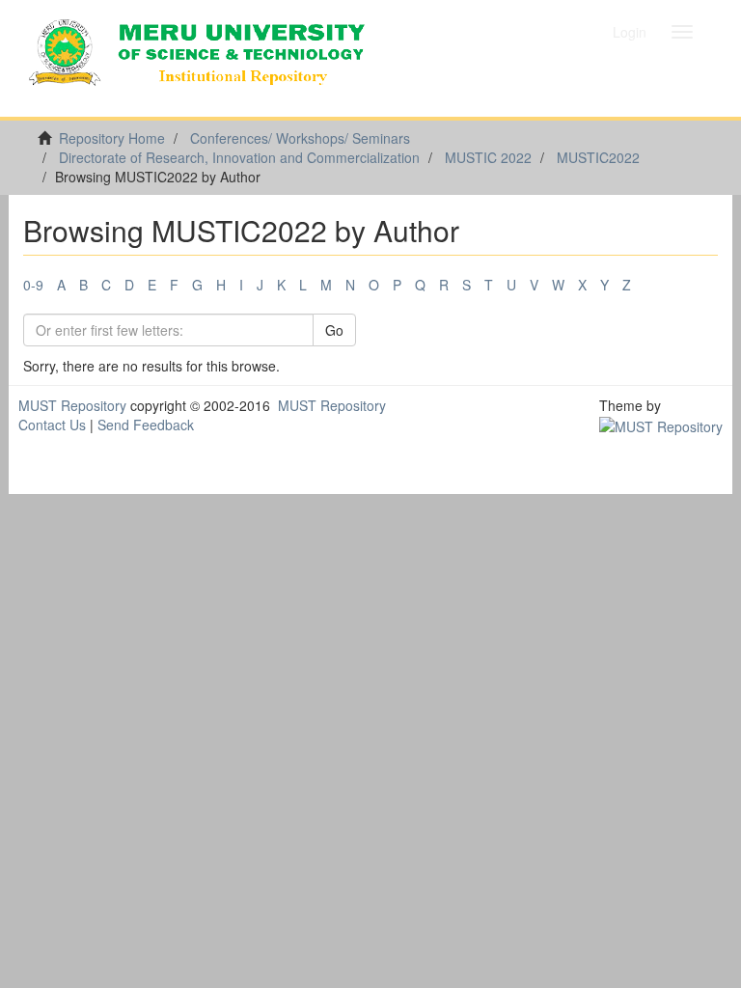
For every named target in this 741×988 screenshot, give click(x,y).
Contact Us (52, 424)
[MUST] (661, 424)
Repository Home (112, 138)
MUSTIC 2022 (488, 157)
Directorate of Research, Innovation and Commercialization (239, 157)
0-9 (33, 284)
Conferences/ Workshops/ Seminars (300, 138)
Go (334, 330)
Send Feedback (145, 424)
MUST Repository (72, 405)
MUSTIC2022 (598, 157)
